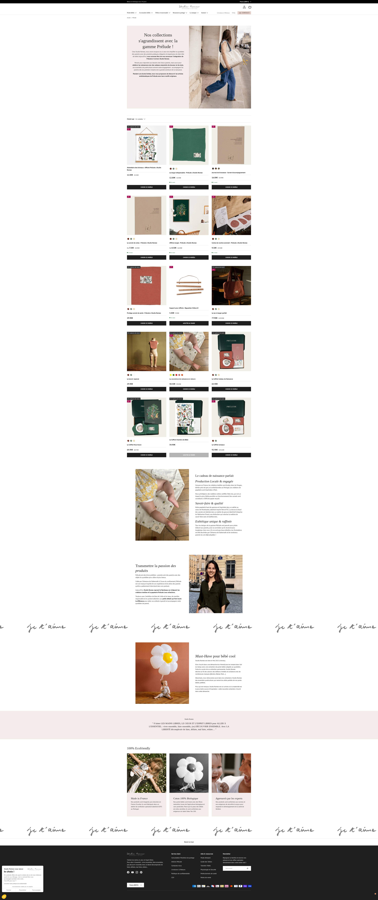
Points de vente (206, 877)
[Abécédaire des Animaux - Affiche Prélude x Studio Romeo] (146, 145)
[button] (250, 7)
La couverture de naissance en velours (182, 379)
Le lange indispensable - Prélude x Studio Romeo (186, 173)
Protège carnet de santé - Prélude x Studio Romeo (144, 313)
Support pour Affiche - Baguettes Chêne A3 (183, 308)
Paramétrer (22, 890)
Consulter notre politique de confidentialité (15, 883)
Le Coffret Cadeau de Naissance (222, 379)
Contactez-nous (176, 866)
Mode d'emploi (206, 858)
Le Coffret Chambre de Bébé (178, 440)
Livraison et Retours (223, 13)
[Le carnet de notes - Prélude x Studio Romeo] (146, 215)
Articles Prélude (176, 862)
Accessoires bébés (144, 13)
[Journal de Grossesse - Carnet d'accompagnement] (231, 145)
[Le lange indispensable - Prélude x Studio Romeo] (189, 145)
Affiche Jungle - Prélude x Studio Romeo (183, 243)
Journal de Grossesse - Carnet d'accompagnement (228, 173)
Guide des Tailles (206, 862)
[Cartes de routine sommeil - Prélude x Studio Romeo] (231, 215)
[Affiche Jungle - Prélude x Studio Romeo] (189, 215)
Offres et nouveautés (161, 13)
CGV (172, 877)
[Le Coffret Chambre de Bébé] (189, 417)
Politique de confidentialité (180, 873)
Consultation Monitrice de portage (182, 858)
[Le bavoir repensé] (146, 351)
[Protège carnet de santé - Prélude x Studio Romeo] (146, 285)
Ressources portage (179, 13)
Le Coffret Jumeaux (218, 445)
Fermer (8, 890)
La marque (193, 13)
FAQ (233, 13)
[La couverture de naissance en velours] (189, 351)
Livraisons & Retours (178, 870)
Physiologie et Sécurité (208, 870)
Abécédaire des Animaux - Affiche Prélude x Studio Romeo (144, 169)
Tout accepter (36, 890)
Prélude (134, 17)
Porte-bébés (130, 13)
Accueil (129, 17)
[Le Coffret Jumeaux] (231, 417)
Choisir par (130, 119)
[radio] (170, 168)
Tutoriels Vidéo (206, 866)
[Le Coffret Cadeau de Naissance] (231, 351)
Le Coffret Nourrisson (134, 445)
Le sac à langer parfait (219, 313)
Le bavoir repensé (133, 379)
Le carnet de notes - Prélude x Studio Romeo (142, 243)
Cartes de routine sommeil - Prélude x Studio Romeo (229, 243)
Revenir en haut (189, 842)
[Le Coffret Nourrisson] (146, 417)
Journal (203, 13)
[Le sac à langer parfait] (231, 285)
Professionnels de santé (209, 873)
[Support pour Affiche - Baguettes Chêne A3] (189, 285)
